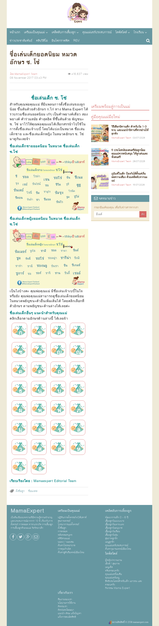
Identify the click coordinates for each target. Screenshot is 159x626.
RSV (76, 40)
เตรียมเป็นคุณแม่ (34, 32)
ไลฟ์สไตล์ (121, 32)
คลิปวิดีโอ (42, 40)
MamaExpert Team (25, 74)
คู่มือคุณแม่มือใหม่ (105, 117)
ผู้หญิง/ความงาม (113, 560)
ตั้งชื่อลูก (20, 491)
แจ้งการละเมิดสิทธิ (67, 617)
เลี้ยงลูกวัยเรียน (112, 531)
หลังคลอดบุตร (65, 535)
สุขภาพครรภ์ (64, 521)
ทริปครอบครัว (112, 570)
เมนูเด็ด (109, 567)
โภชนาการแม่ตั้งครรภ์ (68, 524)
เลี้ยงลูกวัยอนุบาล (113, 528)
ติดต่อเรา (62, 606)
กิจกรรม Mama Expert (117, 588)
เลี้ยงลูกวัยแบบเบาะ (114, 521)
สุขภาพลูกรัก (111, 538)
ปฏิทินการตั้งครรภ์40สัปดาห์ (72, 517)
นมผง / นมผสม (66, 542)
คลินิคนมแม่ (64, 538)
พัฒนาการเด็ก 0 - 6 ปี (116, 517)
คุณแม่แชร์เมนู (112, 577)
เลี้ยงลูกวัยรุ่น (111, 535)
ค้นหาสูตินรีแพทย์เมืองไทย (71, 552)
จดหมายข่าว (107, 198)
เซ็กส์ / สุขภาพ (112, 563)
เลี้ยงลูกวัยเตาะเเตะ (114, 524)
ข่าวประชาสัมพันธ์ (21, 40)
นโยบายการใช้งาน (67, 603)
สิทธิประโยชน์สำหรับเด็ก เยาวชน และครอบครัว (123, 582)
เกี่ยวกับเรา (65, 592)
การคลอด (62, 531)
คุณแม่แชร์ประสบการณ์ (96, 32)
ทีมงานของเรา (65, 599)
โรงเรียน (139, 32)
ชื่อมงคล (32, 491)
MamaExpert (79, 13)
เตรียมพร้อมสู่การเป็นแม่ (110, 106)
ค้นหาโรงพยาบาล (66, 545)
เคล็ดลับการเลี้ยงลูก (64, 32)
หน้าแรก (15, 32)
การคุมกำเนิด (64, 549)
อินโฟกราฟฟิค (60, 40)
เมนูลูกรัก (109, 542)
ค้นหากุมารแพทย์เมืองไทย (118, 549)
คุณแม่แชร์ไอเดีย (113, 574)
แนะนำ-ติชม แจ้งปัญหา (69, 613)
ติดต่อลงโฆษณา (66, 610)
